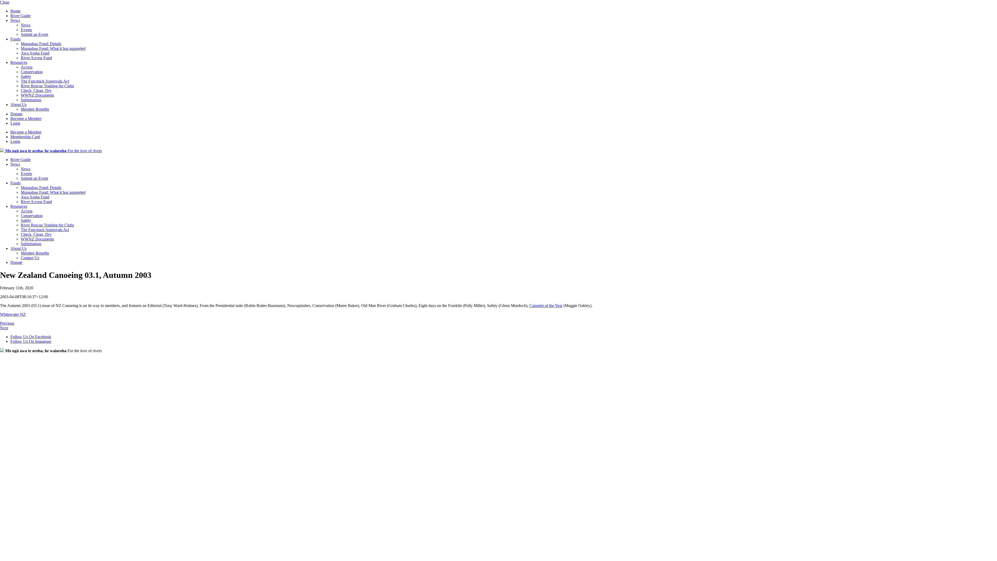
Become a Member (26, 118)
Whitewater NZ (13, 314)
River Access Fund (36, 58)
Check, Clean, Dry (36, 90)
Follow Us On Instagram (30, 341)
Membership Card (25, 137)
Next (4, 328)
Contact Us (30, 258)
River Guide (20, 16)
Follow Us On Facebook (30, 337)
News (15, 20)
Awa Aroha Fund (35, 53)
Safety (26, 76)
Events (26, 30)
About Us (18, 104)
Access (26, 67)
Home (15, 11)
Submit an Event (34, 34)
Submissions (31, 100)
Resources (18, 62)
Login (15, 123)
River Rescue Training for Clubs (47, 86)
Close (4, 2)
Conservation (32, 72)
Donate (16, 114)
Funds (15, 39)
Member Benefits (35, 109)
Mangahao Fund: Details (41, 44)
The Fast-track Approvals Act (45, 81)
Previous (7, 323)
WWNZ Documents (37, 95)
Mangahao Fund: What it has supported (53, 48)
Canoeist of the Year (545, 305)
